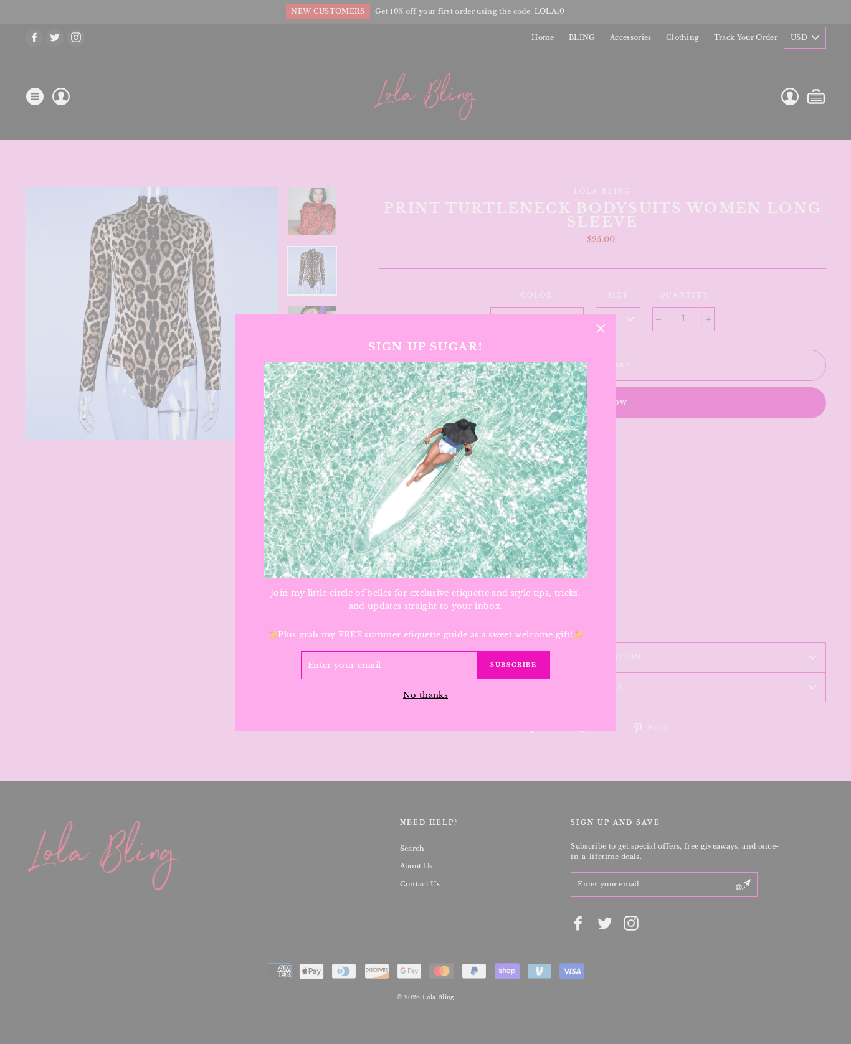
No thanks (425, 694)
